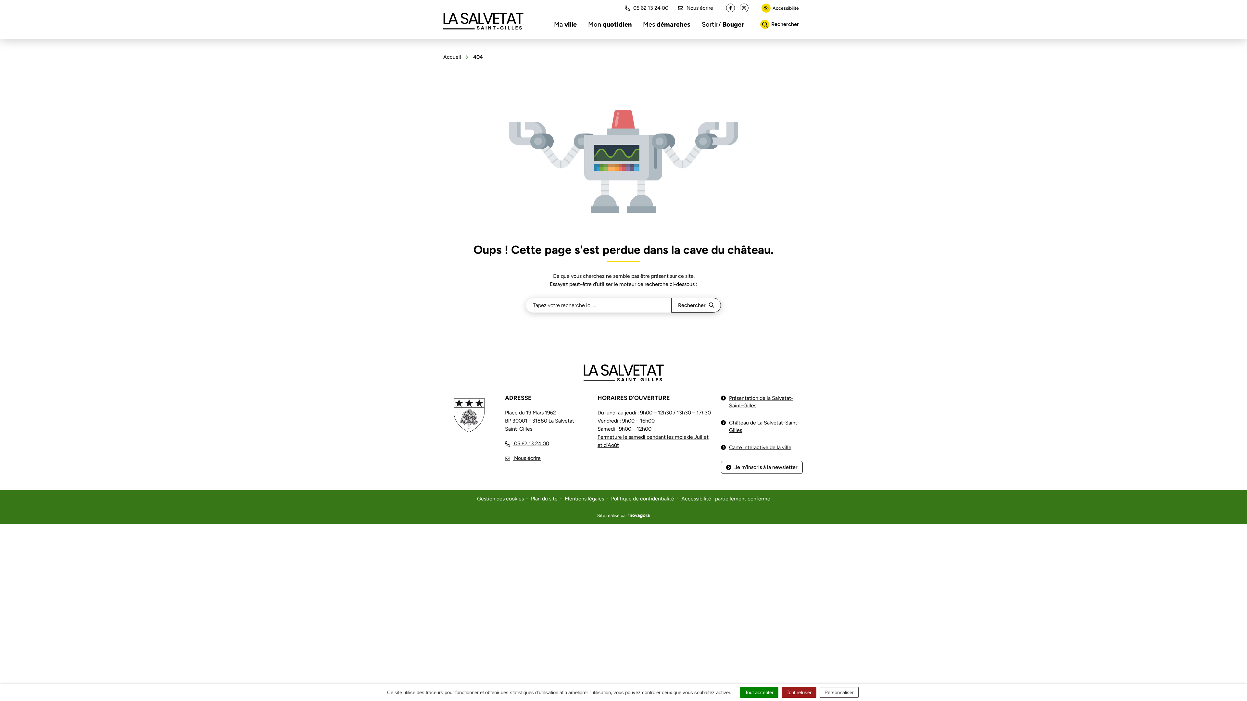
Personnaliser (839, 692)
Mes (666, 24)
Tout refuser (799, 692)
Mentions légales (584, 499)
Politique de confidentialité (642, 499)
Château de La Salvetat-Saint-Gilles (764, 426)
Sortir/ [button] (723, 24)
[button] (1229, 683)
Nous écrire (699, 8)
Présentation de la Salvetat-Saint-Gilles (761, 402)
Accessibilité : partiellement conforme (725, 499)
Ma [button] (565, 24)
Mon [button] (610, 24)
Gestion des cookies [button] (500, 499)
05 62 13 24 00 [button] (650, 8)
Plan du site (544, 499)
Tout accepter (759, 692)
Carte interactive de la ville (760, 447)
